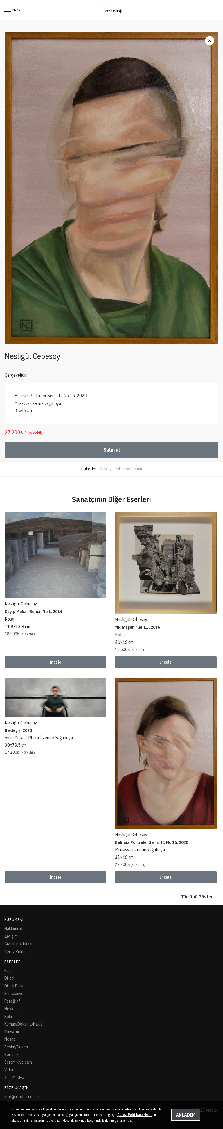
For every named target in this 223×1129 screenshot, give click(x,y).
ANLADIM (185, 1115)
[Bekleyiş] (55, 697)
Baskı (9, 970)
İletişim (11, 936)
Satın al (111, 449)
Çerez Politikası (18, 951)
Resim (136, 468)
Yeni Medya (14, 1077)
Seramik (11, 1054)
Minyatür (11, 1031)
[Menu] (7, 10)
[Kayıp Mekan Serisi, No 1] (55, 555)
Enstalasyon (15, 993)
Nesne (10, 1039)
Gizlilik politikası (18, 943)
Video (9, 1069)
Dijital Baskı (14, 986)
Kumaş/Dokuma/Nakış (23, 1024)
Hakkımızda (14, 928)
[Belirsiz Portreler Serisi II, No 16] (166, 753)
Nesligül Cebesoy (115, 468)
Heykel (10, 1008)
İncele (55, 662)
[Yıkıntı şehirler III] (166, 563)
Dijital (9, 978)
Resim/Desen (16, 1047)
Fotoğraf (12, 1001)
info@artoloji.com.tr (22, 1096)
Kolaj (8, 1016)
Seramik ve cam (18, 1062)
